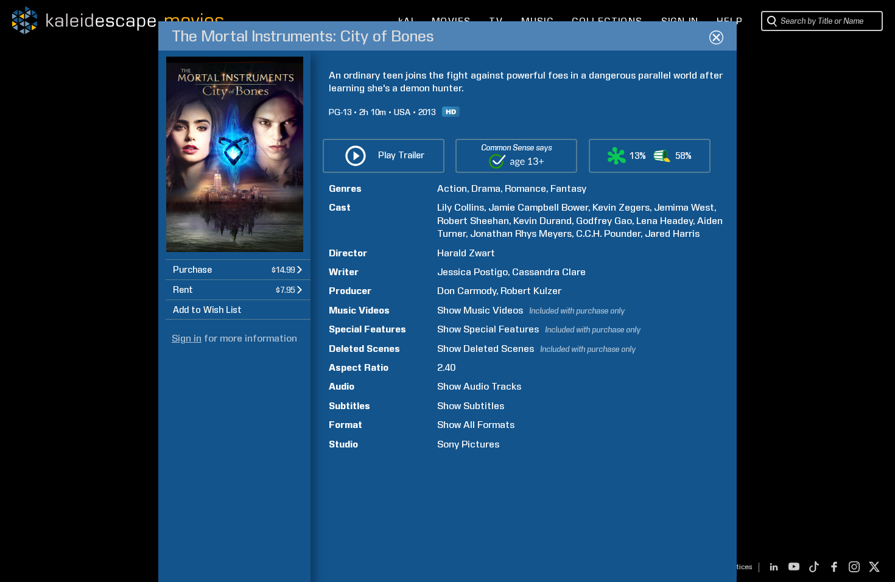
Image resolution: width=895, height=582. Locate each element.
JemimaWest (684, 207)
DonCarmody (466, 290)
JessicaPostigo (472, 272)
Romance (525, 188)
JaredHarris (672, 233)
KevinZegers (621, 207)
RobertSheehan (473, 220)
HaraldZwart (466, 253)
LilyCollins (460, 207)
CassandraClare (549, 272)
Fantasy (568, 188)
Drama (485, 188)
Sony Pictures (468, 444)
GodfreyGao (604, 220)
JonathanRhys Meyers (521, 233)
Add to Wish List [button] (207, 309)
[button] (238, 269)
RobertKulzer (530, 290)
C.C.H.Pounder (608, 233)
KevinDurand (542, 220)
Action (452, 188)
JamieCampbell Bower (538, 207)
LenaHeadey (664, 220)
